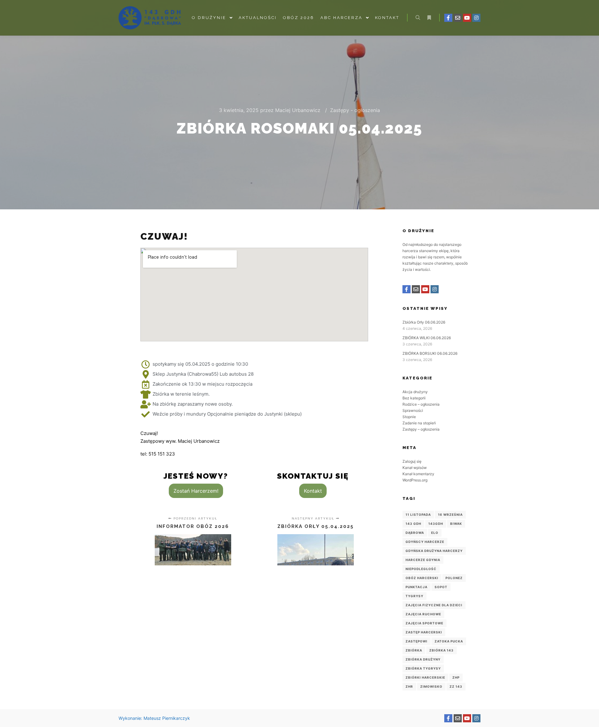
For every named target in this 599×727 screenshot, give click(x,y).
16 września (450, 514)
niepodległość (421, 569)
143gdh (435, 523)
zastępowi (416, 641)
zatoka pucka (449, 641)
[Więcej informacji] (429, 18)
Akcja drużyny (415, 391)
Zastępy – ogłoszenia (421, 429)
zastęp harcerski (424, 632)
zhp (456, 677)
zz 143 (456, 686)
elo (434, 532)
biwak (456, 523)
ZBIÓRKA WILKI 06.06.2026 (426, 337)
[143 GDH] (150, 18)
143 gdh (413, 523)
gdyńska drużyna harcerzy (434, 551)
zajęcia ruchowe (423, 614)
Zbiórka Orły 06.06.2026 (423, 322)
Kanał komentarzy (418, 473)
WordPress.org (414, 480)
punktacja (416, 587)
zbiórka (414, 650)
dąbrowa (415, 532)
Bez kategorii (414, 398)
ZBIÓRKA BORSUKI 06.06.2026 (429, 353)
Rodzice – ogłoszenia (421, 404)
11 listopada (418, 514)
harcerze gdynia (423, 560)
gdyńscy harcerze (425, 542)
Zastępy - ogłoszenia (355, 110)
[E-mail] (458, 18)
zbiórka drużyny (423, 659)
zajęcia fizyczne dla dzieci (434, 605)
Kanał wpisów (414, 467)
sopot (441, 587)
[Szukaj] (417, 18)
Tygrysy (414, 596)
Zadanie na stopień (419, 423)
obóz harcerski (422, 578)
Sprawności (412, 410)
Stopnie (409, 416)
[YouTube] (467, 18)
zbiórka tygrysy (423, 668)
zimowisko (431, 686)
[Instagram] (476, 18)
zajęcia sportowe (424, 623)
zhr (409, 686)
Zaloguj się (411, 461)
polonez (454, 578)
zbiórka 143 (441, 650)
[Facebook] (448, 18)
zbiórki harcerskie (425, 677)
